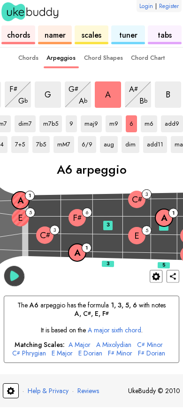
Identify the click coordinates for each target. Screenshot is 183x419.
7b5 (43, 142)
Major (80, 344)
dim (132, 142)
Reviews (88, 390)
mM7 (65, 142)
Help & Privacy (48, 390)
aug (111, 142)
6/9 (89, 142)
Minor (150, 344)
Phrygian (29, 353)
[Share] (173, 276)
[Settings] (156, 276)
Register (169, 6)
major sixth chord (114, 330)
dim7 (27, 122)
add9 (174, 122)
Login (146, 6)
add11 (157, 142)
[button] (14, 276)
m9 (115, 122)
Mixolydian (113, 344)
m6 (151, 122)
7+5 (22, 142)
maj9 (93, 122)
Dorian (90, 353)
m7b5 (52, 122)
